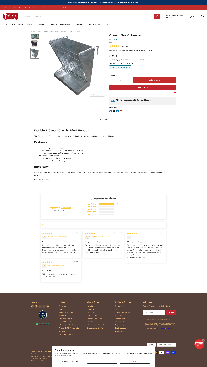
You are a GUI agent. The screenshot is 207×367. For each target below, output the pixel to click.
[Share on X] (114, 111)
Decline (135, 361)
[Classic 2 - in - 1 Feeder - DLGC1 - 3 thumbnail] (35, 53)
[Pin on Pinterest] (121, 111)
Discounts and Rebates (95, 328)
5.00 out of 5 (66, 208)
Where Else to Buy (61, 8)
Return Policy (120, 319)
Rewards (27, 8)
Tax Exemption (7, 8)
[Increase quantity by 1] (128, 80)
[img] (47, 233)
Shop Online (91, 309)
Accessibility (119, 325)
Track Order (119, 331)
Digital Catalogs (92, 315)
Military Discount (48, 8)
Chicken (52, 24)
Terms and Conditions (160, 328)
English (200, 8)
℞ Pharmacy (64, 24)
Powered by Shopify (37, 361)
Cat (12, 24)
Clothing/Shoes (94, 24)
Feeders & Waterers (61, 31)
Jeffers (62, 302)
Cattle (30, 24)
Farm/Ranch (79, 24)
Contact (39, 352)
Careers (61, 309)
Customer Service (123, 302)
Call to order (37, 8)
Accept (102, 361)
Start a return (120, 322)
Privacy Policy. (65, 355)
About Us (62, 306)
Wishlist (62, 331)
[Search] (157, 16)
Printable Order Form (94, 319)
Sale (106, 24)
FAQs (117, 309)
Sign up (171, 312)
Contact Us (119, 306)
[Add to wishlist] (174, 93)
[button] (114, 46)
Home (33, 31)
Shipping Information (122, 312)
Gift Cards (90, 322)
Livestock (41, 24)
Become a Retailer (65, 319)
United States (165, 345)
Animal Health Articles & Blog (69, 328)
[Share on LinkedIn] (117, 111)
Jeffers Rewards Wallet (67, 325)
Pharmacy (62, 315)
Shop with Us (93, 302)
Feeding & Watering (49, 31)
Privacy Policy (169, 328)
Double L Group (118, 39)
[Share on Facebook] (110, 111)
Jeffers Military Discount (95, 325)
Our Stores (91, 312)
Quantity (112, 75)
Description (103, 119)
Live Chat (90, 306)
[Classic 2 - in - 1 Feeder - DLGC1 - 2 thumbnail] (35, 44)
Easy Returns (18, 8)
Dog (4, 24)
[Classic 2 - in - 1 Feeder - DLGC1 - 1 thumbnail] (35, 36)
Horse (20, 24)
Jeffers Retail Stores (66, 312)
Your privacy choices (66, 334)
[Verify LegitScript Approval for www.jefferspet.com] (43, 314)
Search (33, 352)
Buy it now (143, 87)
